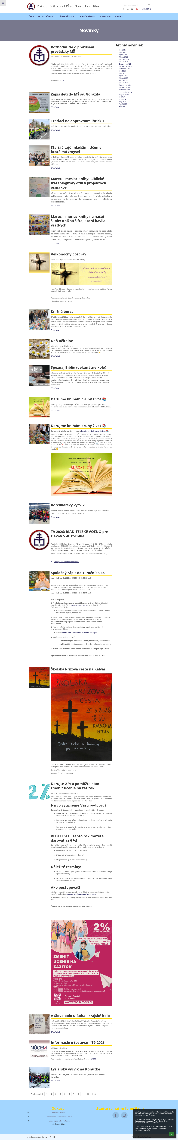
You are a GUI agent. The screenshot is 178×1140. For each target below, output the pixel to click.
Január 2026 (123, 61)
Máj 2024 (122, 101)
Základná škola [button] (66, 16)
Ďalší (94, 1094)
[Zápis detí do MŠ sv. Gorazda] (39, 102)
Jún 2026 (122, 50)
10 (88, 1094)
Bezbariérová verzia (36, 1137)
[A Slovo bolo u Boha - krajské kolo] (39, 1024)
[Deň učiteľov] (39, 349)
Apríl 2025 (123, 75)
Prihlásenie (145, 9)
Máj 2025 (122, 73)
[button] (132, 9)
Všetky (122, 106)
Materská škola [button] (45, 16)
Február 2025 (124, 80)
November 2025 (125, 66)
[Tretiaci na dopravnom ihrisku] (39, 129)
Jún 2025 (122, 71)
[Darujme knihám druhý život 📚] (39, 407)
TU (63, 80)
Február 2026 (124, 59)
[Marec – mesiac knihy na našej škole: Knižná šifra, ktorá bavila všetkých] (39, 224)
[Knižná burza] (39, 319)
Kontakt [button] (119, 16)
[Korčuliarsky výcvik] (39, 513)
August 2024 (124, 94)
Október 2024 (124, 90)
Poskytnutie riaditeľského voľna (66, 561)
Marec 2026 (123, 57)
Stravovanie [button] (105, 16)
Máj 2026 (122, 52)
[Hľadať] (149, 4)
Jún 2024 (122, 99)
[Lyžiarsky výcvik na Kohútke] (39, 1077)
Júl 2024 (122, 97)
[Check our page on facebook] (115, 1115)
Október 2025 (124, 68)
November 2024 (125, 87)
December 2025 (125, 64)
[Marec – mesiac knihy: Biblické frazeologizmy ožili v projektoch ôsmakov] (39, 187)
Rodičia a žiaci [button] (87, 16)
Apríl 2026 (123, 54)
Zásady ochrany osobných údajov (59, 1117)
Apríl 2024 (123, 104)
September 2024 (125, 92)
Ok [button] (172, 1134)
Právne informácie (59, 1113)
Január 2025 (123, 83)
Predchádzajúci (37, 1094)
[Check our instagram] (124, 1115)
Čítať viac (55, 107)
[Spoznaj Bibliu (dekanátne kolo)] (39, 375)
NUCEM (93, 1059)
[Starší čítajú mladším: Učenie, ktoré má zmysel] (39, 155)
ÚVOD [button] (31, 16)
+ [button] (124, 9)
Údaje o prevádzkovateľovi (59, 1121)
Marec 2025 (123, 78)
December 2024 (125, 85)
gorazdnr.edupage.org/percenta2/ (81, 894)
